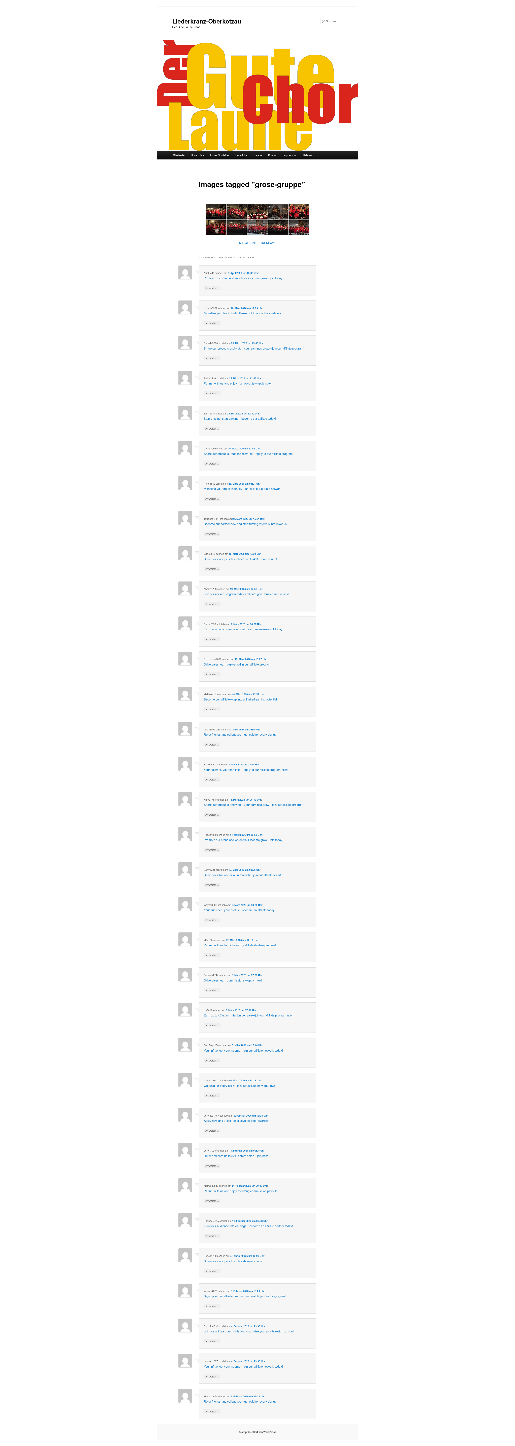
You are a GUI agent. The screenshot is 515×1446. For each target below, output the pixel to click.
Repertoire (241, 155)
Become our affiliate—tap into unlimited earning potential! (241, 699)
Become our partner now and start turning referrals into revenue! (245, 524)
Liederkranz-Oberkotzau (206, 21)
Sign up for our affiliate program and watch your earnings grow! (245, 1296)
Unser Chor (197, 155)
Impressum (290, 155)
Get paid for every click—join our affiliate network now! (239, 1085)
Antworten (212, 288)
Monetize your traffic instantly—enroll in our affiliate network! (243, 313)
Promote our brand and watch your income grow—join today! (243, 278)
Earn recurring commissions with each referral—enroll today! (243, 629)
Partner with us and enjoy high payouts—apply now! (238, 383)
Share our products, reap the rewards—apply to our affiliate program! (249, 453)
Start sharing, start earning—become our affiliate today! (240, 418)
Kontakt (272, 155)
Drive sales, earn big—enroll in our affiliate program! (237, 664)
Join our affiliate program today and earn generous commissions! (246, 594)
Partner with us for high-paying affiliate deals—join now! (240, 945)
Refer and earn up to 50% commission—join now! (236, 1156)
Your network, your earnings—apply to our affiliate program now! (246, 769)
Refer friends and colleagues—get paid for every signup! (240, 734)
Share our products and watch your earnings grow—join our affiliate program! (254, 348)
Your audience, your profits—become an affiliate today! (239, 910)
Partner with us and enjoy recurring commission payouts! (241, 1191)
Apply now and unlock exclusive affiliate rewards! (236, 1120)
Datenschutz (310, 155)
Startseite (178, 155)
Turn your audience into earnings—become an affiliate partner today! (248, 1226)
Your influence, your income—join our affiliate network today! (243, 1050)
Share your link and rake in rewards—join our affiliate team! (242, 875)
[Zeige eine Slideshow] (257, 243)
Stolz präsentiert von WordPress (257, 1432)
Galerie (257, 155)
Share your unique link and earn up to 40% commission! (240, 559)
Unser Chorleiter (219, 155)
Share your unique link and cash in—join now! (233, 1261)
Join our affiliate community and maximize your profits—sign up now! (249, 1331)
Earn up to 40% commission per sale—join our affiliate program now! (248, 1015)
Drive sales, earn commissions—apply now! (233, 980)
